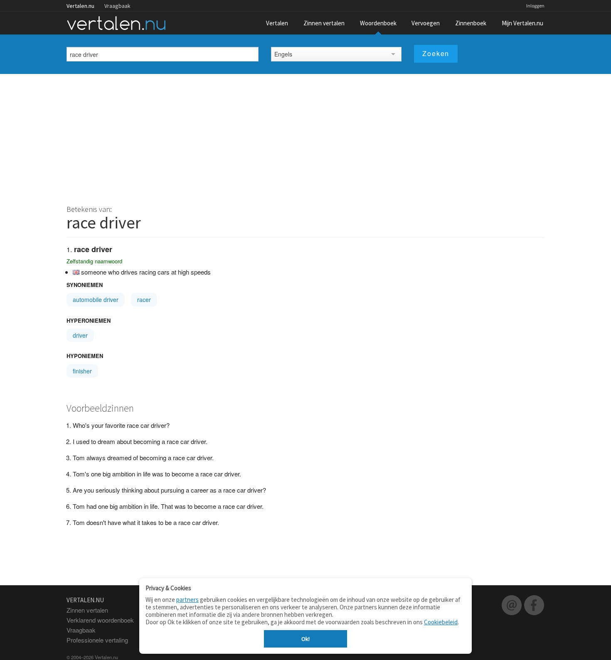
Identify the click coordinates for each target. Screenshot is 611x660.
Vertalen (277, 23)
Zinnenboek (470, 23)
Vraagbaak (117, 6)
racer (144, 299)
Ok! (305, 639)
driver (80, 335)
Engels (283, 54)
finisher (82, 371)
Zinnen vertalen (324, 23)
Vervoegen (425, 23)
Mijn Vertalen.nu (522, 23)
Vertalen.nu (80, 6)
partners (187, 600)
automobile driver (95, 299)
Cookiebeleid (441, 622)
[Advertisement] (305, 136)
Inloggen (535, 5)
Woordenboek (378, 23)
